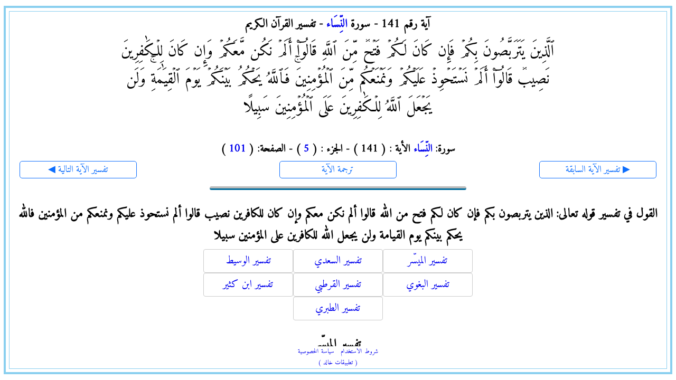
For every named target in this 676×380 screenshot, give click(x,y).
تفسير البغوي (427, 285)
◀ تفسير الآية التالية (78, 170)
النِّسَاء (337, 24)
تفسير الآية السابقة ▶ (598, 170)
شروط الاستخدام (359, 351)
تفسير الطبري (337, 308)
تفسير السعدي (338, 261)
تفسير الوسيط (248, 261)
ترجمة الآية (338, 170)
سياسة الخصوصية (316, 351)
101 (237, 149)
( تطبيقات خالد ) (338, 362)
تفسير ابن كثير (248, 285)
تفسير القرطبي (338, 285)
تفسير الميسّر (427, 261)
